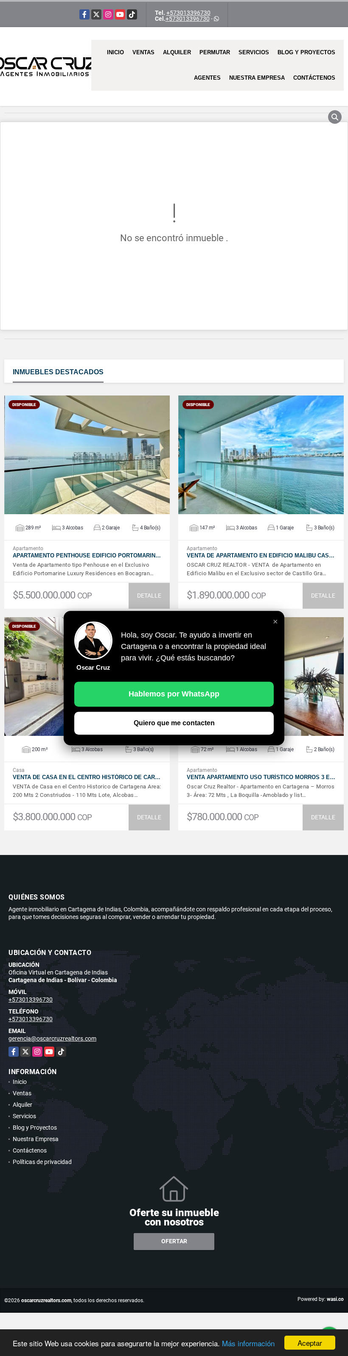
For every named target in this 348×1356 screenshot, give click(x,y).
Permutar (214, 52)
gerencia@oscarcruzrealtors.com (52, 1038)
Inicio (115, 52)
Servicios (254, 52)
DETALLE (149, 595)
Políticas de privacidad (42, 1161)
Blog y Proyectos (306, 52)
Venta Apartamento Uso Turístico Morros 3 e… (261, 777)
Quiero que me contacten (174, 723)
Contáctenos (314, 78)
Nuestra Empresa (257, 78)
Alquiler (177, 52)
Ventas (143, 52)
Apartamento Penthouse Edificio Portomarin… (87, 555)
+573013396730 (188, 12)
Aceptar (309, 1342)
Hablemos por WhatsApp (174, 694)
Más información (248, 1343)
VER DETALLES (87, 455)
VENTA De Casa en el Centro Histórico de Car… (86, 777)
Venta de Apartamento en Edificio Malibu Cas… (260, 555)
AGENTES (207, 78)
